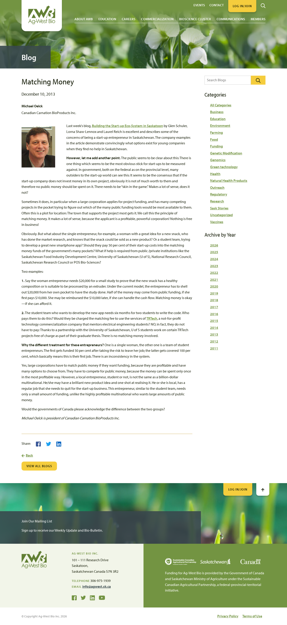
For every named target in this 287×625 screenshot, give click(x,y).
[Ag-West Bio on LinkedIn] (92, 597)
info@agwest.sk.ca (96, 586)
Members (258, 19)
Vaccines (216, 222)
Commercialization (157, 19)
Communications (231, 19)
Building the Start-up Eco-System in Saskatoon (127, 125)
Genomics (218, 160)
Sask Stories (219, 208)
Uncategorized (221, 215)
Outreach (217, 187)
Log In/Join (237, 489)
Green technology (224, 167)
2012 (214, 341)
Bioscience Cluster (195, 19)
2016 (214, 314)
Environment (220, 125)
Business (217, 112)
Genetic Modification (226, 153)
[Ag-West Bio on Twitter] (83, 597)
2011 (214, 348)
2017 (214, 307)
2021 (214, 279)
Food (214, 139)
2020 (214, 286)
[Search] (263, 4)
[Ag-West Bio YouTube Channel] (102, 597)
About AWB (83, 19)
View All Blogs (39, 466)
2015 (214, 320)
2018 (214, 300)
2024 (214, 259)
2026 (214, 245)
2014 (214, 327)
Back (29, 455)
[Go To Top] (262, 489)
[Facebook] (38, 443)
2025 (214, 252)
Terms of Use (252, 616)
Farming (216, 132)
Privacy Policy (227, 616)
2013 (214, 334)
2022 (214, 272)
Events (199, 5)
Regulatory (218, 194)
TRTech (151, 318)
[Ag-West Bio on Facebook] (74, 597)
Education (107, 19)
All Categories (220, 105)
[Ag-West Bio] (41, 23)
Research (217, 201)
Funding (216, 146)
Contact (216, 5)
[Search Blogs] (258, 80)
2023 (214, 266)
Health (215, 174)
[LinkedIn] (58, 443)
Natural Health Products (228, 180)
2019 (214, 293)
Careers (128, 19)
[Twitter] (48, 443)
